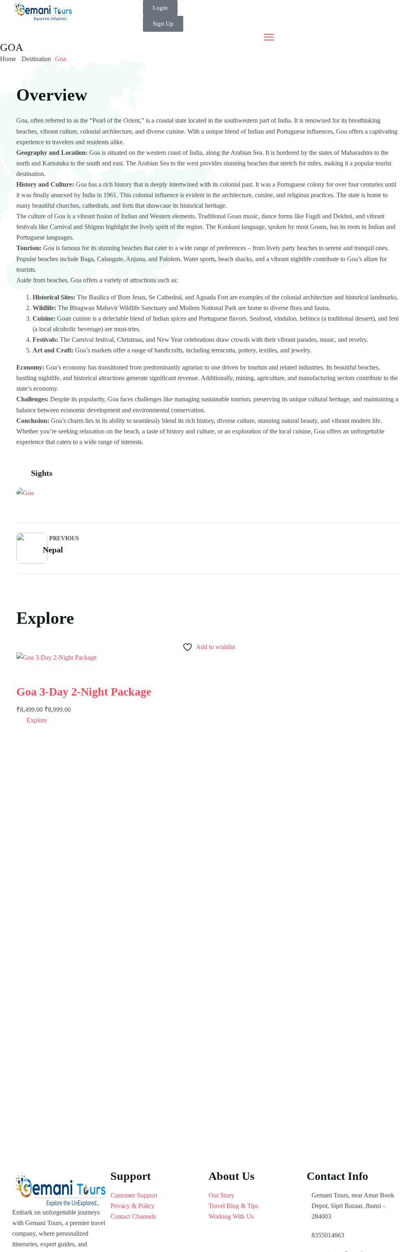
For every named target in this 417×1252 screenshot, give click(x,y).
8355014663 (328, 1235)
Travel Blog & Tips (233, 1205)
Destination (36, 58)
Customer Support (133, 1195)
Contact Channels (133, 1216)
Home (8, 58)
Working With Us (231, 1216)
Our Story (221, 1195)
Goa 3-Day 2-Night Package (83, 691)
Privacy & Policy (132, 1205)
